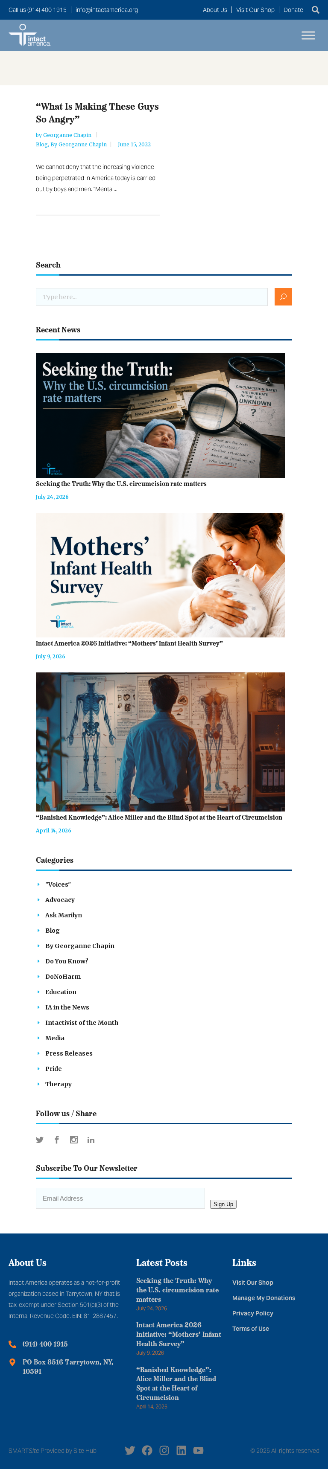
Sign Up (223, 1204)
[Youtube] (198, 1450)
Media (54, 1038)
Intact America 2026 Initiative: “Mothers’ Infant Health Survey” (129, 644)
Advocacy (60, 900)
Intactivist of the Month (81, 1023)
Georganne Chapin (68, 135)
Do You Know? (66, 961)
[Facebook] (147, 1450)
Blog (42, 144)
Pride (53, 1069)
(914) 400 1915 (45, 1344)
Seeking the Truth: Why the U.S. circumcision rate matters (121, 484)
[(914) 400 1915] (12, 1344)
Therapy (58, 1084)
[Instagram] (164, 1450)
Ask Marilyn (63, 915)
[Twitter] (130, 1450)
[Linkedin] (181, 1450)
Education (60, 992)
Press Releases (69, 1053)
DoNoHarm (63, 976)
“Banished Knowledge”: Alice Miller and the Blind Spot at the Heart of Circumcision (159, 818)
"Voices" (58, 884)
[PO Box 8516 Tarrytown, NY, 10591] (12, 1362)
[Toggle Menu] (308, 35)
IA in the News (67, 1007)
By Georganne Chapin (78, 144)
